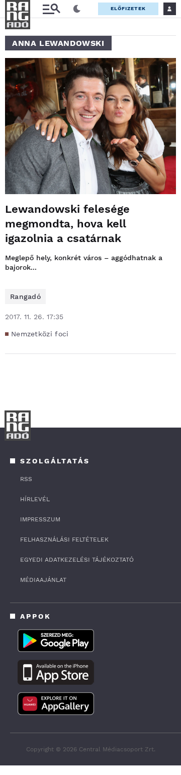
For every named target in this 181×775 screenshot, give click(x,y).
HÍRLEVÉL (35, 499)
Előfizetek (128, 8)
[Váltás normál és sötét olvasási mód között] (77, 9)
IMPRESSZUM (40, 519)
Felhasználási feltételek (64, 539)
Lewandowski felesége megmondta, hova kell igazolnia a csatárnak (67, 224)
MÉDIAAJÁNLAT (43, 579)
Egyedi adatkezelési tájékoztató (77, 559)
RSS (26, 479)
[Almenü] (51, 9)
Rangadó (25, 296)
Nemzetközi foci (40, 334)
